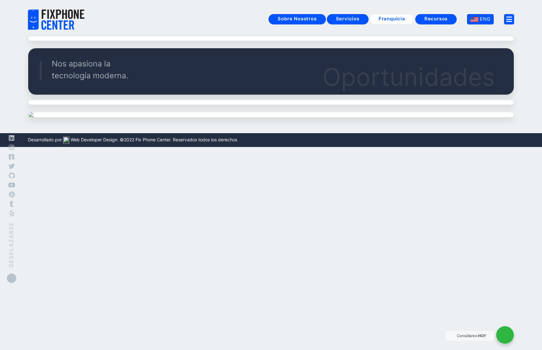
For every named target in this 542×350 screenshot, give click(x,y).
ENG (484, 19)
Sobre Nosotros (297, 19)
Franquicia (392, 19)
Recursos (436, 19)
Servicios (347, 19)
